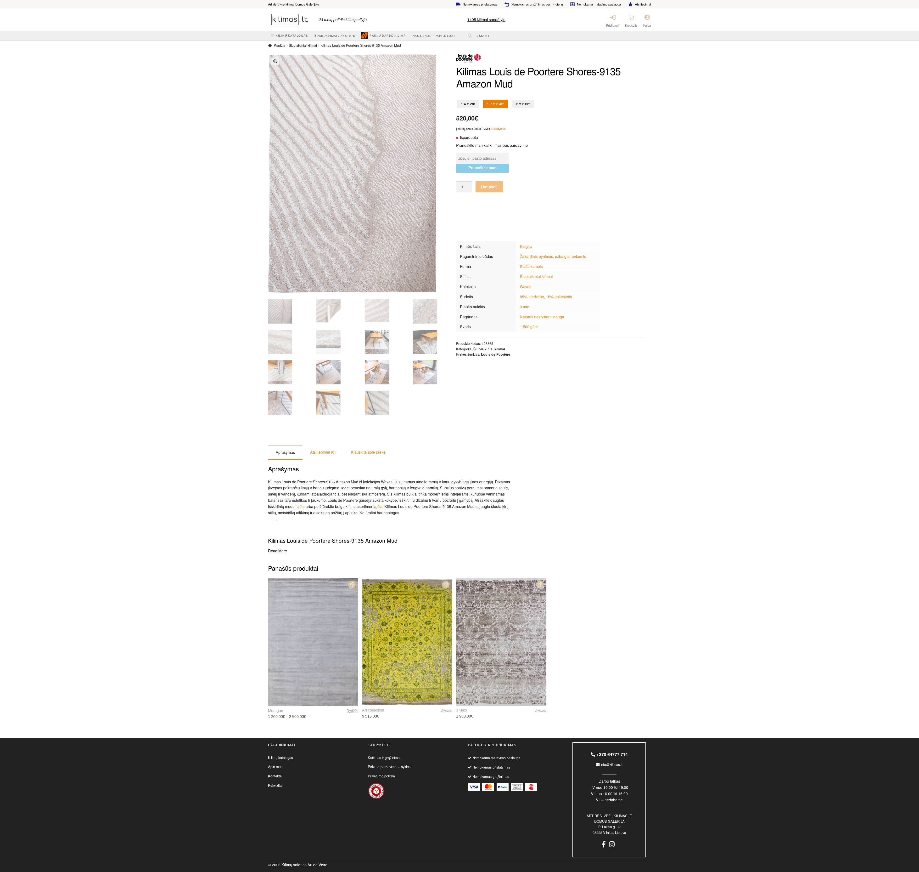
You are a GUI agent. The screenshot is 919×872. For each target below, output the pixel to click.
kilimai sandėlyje (486, 19)
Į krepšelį (489, 186)
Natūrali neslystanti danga (542, 316)
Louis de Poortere (495, 354)
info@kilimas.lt (611, 764)
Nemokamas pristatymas (480, 4)
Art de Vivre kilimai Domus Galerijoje (293, 4)
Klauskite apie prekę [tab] (368, 452)
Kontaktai (275, 775)
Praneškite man (482, 167)
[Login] (613, 17)
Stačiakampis (531, 266)
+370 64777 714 (611, 754)
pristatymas (498, 128)
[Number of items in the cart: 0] (631, 17)
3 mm (524, 306)
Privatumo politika (381, 775)
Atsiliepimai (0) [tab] (323, 452)
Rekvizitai (275, 785)
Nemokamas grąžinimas (490, 776)
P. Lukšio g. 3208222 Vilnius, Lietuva (609, 824)
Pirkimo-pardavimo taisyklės (389, 766)
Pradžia (279, 45)
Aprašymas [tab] (285, 452)
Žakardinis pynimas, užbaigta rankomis (553, 256)
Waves (525, 286)
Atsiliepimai (643, 4)
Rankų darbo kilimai (388, 36)
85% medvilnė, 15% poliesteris (546, 296)
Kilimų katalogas (280, 757)
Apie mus (275, 766)
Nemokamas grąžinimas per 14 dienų (537, 4)
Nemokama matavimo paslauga (599, 4)
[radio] (468, 104)
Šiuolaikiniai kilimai (303, 45)
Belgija (526, 246)
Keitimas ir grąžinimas (384, 757)
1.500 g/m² (529, 326)
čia (302, 506)
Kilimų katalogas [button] (292, 36)
